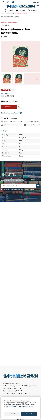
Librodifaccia (9, 14)
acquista (9, 107)
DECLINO (12, 414)
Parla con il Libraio (10, 101)
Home (3, 14)
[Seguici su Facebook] (3, 2)
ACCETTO (28, 414)
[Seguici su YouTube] (13, 2)
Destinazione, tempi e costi (10, 113)
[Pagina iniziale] (20, 6)
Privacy (32, 190)
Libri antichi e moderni (20, 14)
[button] (37, 79)
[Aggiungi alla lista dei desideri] (19, 107)
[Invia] (38, 186)
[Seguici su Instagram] (8, 2)
